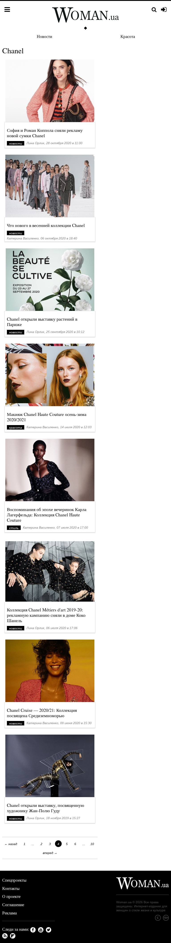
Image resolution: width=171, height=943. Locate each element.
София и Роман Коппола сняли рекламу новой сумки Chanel (45, 133)
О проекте (11, 896)
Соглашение (13, 904)
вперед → (50, 853)
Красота (127, 36)
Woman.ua (124, 902)
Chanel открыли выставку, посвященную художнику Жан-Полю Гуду (45, 808)
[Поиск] (154, 9)
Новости (44, 36)
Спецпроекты (14, 880)
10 (92, 844)
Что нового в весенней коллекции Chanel (46, 225)
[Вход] (164, 9)
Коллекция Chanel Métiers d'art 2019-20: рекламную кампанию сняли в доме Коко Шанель (46, 615)
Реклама (9, 913)
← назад (10, 844)
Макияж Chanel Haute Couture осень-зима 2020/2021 (46, 417)
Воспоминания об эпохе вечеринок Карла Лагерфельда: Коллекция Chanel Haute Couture (46, 514)
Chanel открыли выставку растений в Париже (42, 321)
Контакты (11, 888)
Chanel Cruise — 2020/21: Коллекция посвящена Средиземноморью (42, 713)
